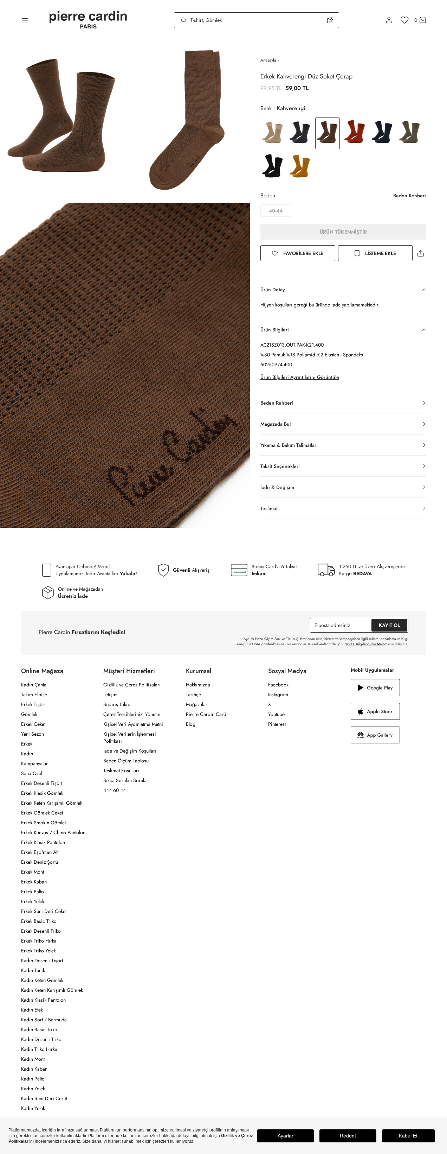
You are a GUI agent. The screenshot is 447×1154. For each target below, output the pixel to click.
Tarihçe (193, 694)
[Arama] (183, 20)
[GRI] (300, 133)
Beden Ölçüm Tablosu (126, 760)
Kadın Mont (33, 1059)
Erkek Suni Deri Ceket (43, 911)
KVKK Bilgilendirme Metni (365, 644)
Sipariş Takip (116, 704)
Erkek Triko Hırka (39, 940)
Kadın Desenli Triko (41, 1039)
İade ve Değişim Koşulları (129, 750)
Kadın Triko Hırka (39, 1049)
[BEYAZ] (272, 133)
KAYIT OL (389, 625)
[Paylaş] (420, 253)
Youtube (276, 714)
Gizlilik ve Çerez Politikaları (132, 684)
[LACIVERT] (382, 133)
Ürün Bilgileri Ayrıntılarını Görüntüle (299, 377)
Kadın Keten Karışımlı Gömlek (52, 990)
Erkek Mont (32, 871)
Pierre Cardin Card (206, 714)
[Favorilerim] (405, 20)
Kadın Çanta (33, 684)
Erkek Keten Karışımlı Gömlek (51, 802)
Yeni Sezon (32, 733)
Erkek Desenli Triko (41, 930)
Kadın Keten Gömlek (42, 980)
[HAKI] (409, 133)
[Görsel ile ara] (330, 20)
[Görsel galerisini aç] (62, 121)
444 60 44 (114, 790)
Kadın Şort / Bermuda (44, 1019)
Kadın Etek (32, 1009)
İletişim (110, 694)
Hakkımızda (198, 684)
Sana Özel (31, 773)
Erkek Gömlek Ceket (42, 812)
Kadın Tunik (33, 970)
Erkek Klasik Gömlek (42, 793)
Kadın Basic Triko (39, 1029)
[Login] (389, 20)
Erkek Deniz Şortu (39, 862)
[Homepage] (88, 20)
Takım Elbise (34, 694)
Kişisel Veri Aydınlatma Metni (133, 724)
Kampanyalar (34, 763)
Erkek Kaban (34, 881)
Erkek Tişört (33, 704)
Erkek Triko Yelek (38, 950)
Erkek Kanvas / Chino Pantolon (53, 832)
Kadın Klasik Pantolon (43, 999)
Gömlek (29, 714)
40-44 (276, 210)
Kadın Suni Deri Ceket (44, 1098)
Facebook (278, 684)
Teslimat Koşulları (121, 770)
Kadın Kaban (34, 1068)
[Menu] (24, 20)
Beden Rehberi (409, 195)
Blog (190, 724)
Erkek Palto (32, 891)
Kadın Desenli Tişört (42, 960)
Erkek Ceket (33, 724)
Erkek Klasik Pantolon (43, 842)
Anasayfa (268, 60)
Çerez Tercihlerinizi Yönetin (131, 714)
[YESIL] (300, 168)
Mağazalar (196, 704)
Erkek (26, 743)
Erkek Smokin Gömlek (44, 822)
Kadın (27, 753)
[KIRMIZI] (355, 133)
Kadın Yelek (33, 1088)
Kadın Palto (33, 1078)
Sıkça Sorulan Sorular (125, 780)
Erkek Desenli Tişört (41, 783)
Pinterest (277, 724)
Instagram (278, 694)
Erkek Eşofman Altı (40, 852)
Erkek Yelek (32, 901)
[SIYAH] (272, 168)
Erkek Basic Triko (39, 921)
